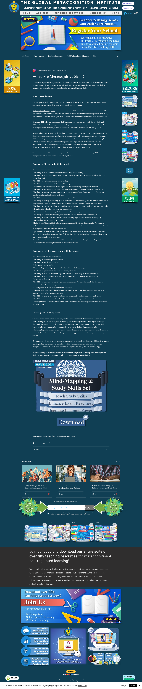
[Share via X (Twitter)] (39, 443)
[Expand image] (71, 386)
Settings (123, 686)
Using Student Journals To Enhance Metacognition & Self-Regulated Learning (36, 486)
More (95, 56)
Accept (133, 686)
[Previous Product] (21, 533)
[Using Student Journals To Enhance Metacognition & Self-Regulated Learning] (37, 473)
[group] (71, 533)
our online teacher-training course (69, 580)
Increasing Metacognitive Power (66, 436)
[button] (69, 13)
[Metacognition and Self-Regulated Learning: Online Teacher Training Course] (71, 473)
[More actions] (108, 70)
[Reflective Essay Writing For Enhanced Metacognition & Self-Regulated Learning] (105, 473)
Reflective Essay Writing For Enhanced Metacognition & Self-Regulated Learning (104, 486)
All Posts (25, 56)
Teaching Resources (55, 56)
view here (34, 573)
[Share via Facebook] (34, 443)
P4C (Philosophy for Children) (78, 56)
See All (118, 461)
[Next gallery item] (107, 386)
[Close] (139, 685)
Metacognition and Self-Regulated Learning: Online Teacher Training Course (69, 487)
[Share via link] (49, 443)
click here (70, 573)
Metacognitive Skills (49, 436)
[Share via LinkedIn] (44, 443)
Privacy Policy (82, 686)
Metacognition (38, 56)
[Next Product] (120, 533)
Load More (129, 170)
